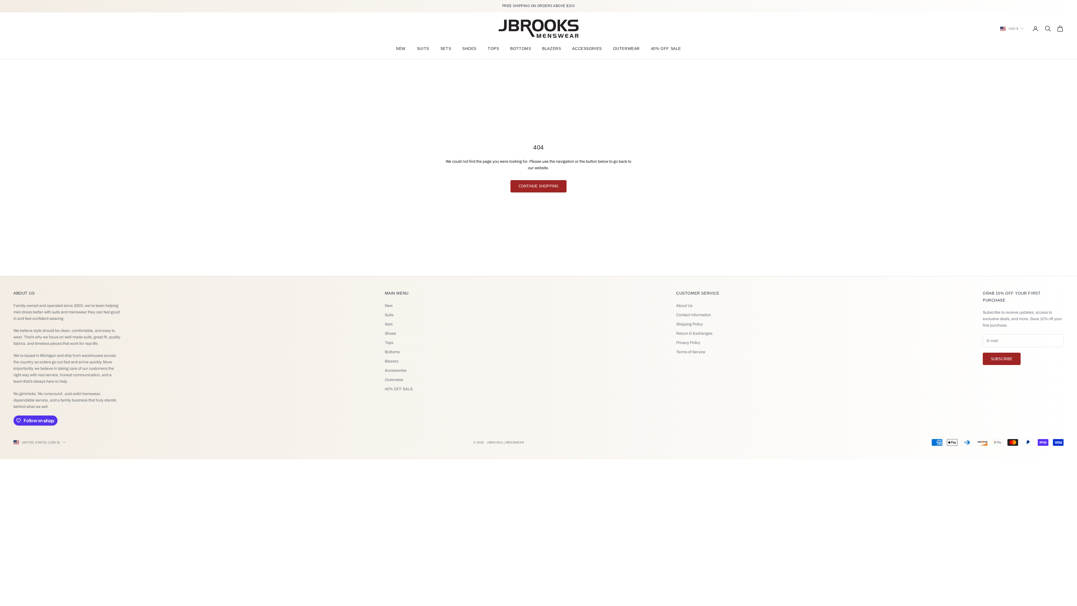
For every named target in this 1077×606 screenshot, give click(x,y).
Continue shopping (538, 186)
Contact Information (693, 315)
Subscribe (1001, 359)
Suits (423, 48)
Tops (493, 48)
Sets (445, 48)
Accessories (587, 48)
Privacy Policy (688, 343)
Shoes (469, 48)
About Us (684, 306)
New (401, 48)
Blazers (551, 48)
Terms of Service (690, 352)
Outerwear (626, 48)
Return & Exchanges (694, 333)
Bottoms (520, 48)
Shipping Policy (689, 324)
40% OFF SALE (666, 48)
